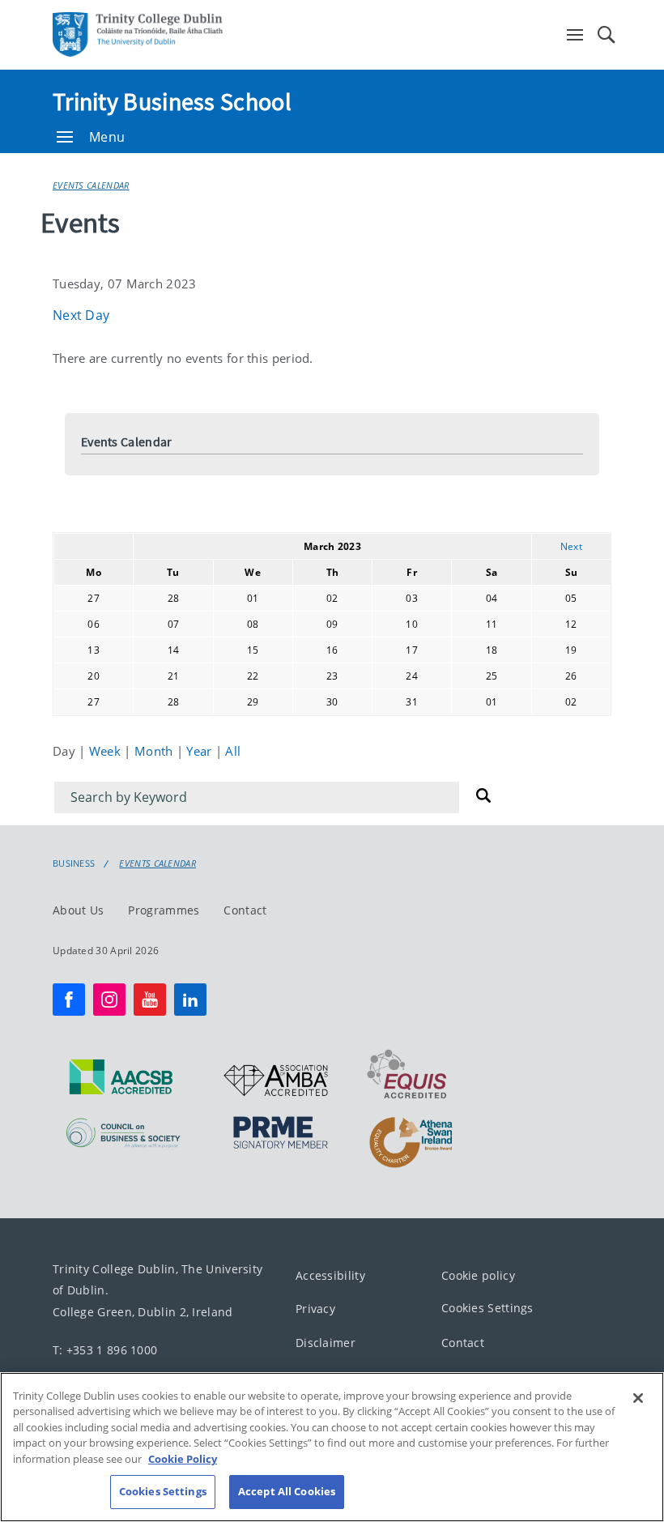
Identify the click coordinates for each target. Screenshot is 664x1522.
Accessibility (330, 1274)
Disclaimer (325, 1341)
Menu (107, 137)
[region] (332, 1447)
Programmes (163, 909)
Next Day (81, 315)
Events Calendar (91, 185)
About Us (78, 909)
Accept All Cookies (286, 1491)
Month (155, 751)
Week (107, 751)
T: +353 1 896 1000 (105, 1349)
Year (200, 751)
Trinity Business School (172, 101)
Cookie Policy (182, 1459)
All (232, 751)
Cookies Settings (487, 1307)
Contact (244, 909)
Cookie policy (478, 1274)
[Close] (638, 1398)
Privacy (315, 1308)
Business (74, 863)
